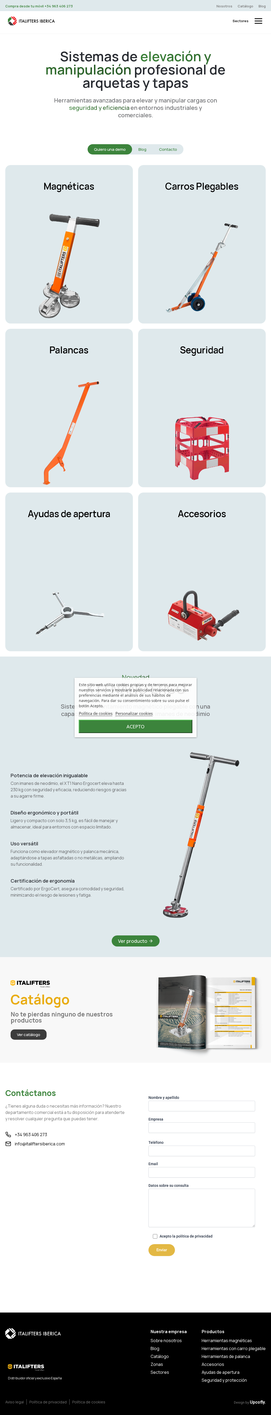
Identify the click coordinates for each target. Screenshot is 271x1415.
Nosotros (224, 6)
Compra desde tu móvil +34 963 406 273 (39, 6)
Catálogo (245, 6)
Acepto (135, 726)
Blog (262, 6)
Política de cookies (95, 713)
